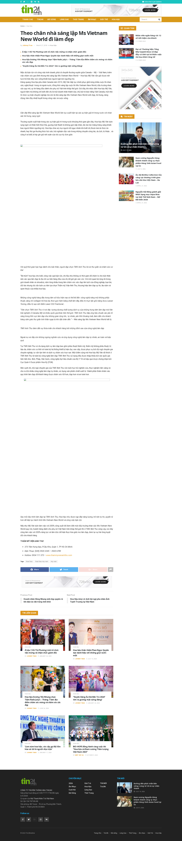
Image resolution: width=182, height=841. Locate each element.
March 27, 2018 (41, 45)
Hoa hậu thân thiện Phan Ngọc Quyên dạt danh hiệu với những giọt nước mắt (57, 55)
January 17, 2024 (45, 752)
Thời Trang (78, 19)
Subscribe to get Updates (153, 2)
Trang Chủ (27, 19)
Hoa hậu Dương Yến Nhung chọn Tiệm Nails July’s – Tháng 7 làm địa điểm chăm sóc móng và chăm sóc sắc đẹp (43, 701)
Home (22, 26)
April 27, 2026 (142, 186)
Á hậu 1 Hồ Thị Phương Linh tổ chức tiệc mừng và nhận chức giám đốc (54, 52)
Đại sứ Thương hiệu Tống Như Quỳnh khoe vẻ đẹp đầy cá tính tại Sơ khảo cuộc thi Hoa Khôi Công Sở (149, 53)
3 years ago (141, 41)
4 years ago (141, 60)
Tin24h (40, 19)
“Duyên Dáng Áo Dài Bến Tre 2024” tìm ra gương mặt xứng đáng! (52, 66)
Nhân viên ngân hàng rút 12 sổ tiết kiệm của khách (148, 36)
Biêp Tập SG (79, 755)
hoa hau (29, 561)
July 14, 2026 (126, 150)
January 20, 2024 (93, 703)
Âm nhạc (92, 19)
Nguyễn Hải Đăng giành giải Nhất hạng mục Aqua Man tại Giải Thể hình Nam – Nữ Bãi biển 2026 (148, 196)
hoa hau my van (41, 561)
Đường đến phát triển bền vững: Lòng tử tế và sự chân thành (140, 145)
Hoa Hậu (116, 19)
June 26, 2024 (44, 708)
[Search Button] (159, 19)
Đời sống (51, 19)
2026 (71, 783)
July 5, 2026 (141, 169)
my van (54, 561)
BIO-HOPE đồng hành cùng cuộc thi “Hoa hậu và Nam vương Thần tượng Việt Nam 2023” (91, 749)
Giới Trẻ (104, 19)
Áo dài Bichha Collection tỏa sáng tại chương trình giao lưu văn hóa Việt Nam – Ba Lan (149, 179)
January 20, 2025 (45, 656)
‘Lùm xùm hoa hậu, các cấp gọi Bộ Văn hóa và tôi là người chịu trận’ (42, 748)
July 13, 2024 (92, 659)
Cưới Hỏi (72, 790)
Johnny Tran (27, 45)
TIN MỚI (103, 783)
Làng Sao (64, 19)
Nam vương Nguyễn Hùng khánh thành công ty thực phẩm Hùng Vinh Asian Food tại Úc (148, 162)
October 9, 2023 (92, 755)
